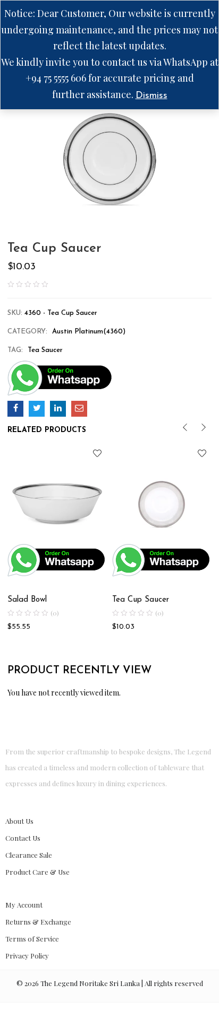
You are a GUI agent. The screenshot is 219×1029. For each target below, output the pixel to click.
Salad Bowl (27, 600)
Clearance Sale (28, 854)
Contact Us (22, 837)
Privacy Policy (27, 955)
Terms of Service (32, 938)
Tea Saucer (45, 350)
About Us (19, 820)
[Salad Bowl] (57, 493)
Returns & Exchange (38, 921)
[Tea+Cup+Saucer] (37, 409)
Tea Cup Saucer (140, 600)
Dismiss (151, 96)
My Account (24, 904)
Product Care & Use (37, 871)
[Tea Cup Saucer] (15, 409)
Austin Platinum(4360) (88, 331)
